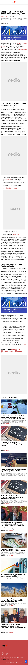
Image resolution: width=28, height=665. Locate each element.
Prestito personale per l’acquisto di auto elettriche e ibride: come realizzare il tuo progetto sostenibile (13, 417)
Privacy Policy (13, 657)
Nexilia (2, 423)
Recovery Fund (23, 49)
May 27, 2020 (16, 234)
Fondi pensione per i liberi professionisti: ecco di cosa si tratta (13, 550)
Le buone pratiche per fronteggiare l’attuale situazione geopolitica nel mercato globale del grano (12, 600)
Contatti (7, 657)
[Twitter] (5, 652)
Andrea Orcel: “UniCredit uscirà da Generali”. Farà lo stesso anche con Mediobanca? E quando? (12, 497)
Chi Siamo (3, 657)
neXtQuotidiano (4, 16)
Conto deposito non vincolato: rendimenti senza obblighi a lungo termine (12, 444)
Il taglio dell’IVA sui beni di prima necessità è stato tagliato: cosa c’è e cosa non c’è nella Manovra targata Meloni (13, 524)
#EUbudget (8, 179)
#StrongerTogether (7, 187)
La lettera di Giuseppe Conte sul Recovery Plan (12, 351)
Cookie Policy (20, 657)
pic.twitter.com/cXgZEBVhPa (10, 188)
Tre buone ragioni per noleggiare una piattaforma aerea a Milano (13, 575)
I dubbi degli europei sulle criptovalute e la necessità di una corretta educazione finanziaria (13, 471)
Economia (3, 7)
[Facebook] (1, 652)
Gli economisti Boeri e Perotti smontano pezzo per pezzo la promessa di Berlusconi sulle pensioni (13, 626)
